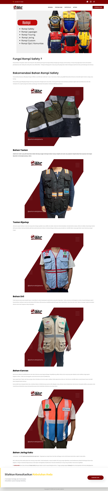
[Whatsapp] (87, 2)
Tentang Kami (58, 7)
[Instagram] (90, 2)
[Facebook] (94, 2)
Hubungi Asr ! (95, 477)
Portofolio (68, 7)
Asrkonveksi (17, 465)
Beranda (50, 7)
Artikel (75, 7)
